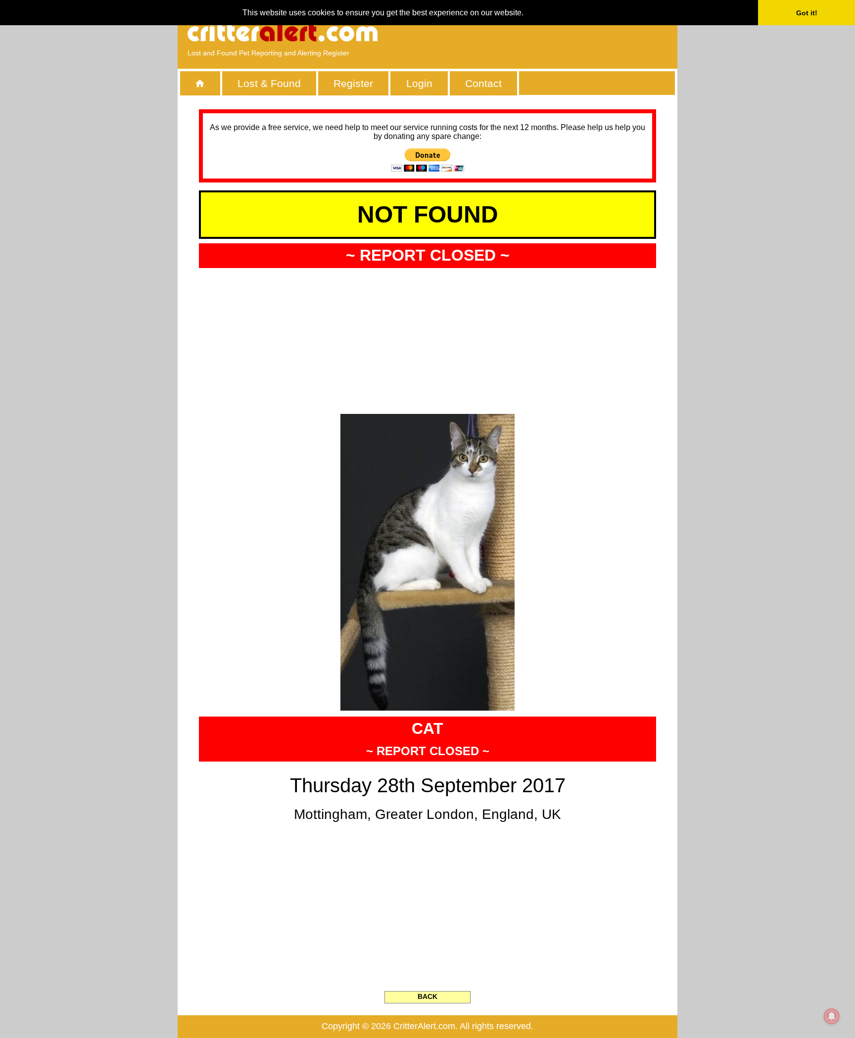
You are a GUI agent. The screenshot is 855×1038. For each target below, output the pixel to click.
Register (353, 83)
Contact (483, 83)
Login (419, 83)
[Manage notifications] (832, 1016)
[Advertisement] (553, 32)
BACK (427, 996)
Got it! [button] (806, 13)
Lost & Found (269, 83)
